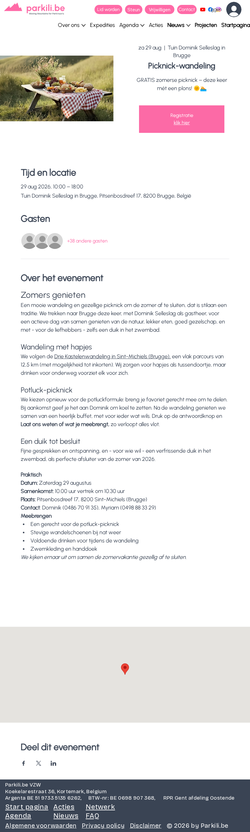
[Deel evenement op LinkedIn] (53, 763)
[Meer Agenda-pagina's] (142, 25)
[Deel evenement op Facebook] (24, 763)
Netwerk (100, 807)
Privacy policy (103, 825)
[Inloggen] (238, 9)
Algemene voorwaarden (41, 825)
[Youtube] (203, 9)
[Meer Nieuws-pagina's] (188, 25)
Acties (63, 807)
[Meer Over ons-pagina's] (83, 25)
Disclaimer (146, 825)
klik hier (182, 123)
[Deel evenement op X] (38, 763)
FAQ (92, 816)
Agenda (18, 816)
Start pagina (26, 807)
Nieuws (65, 816)
